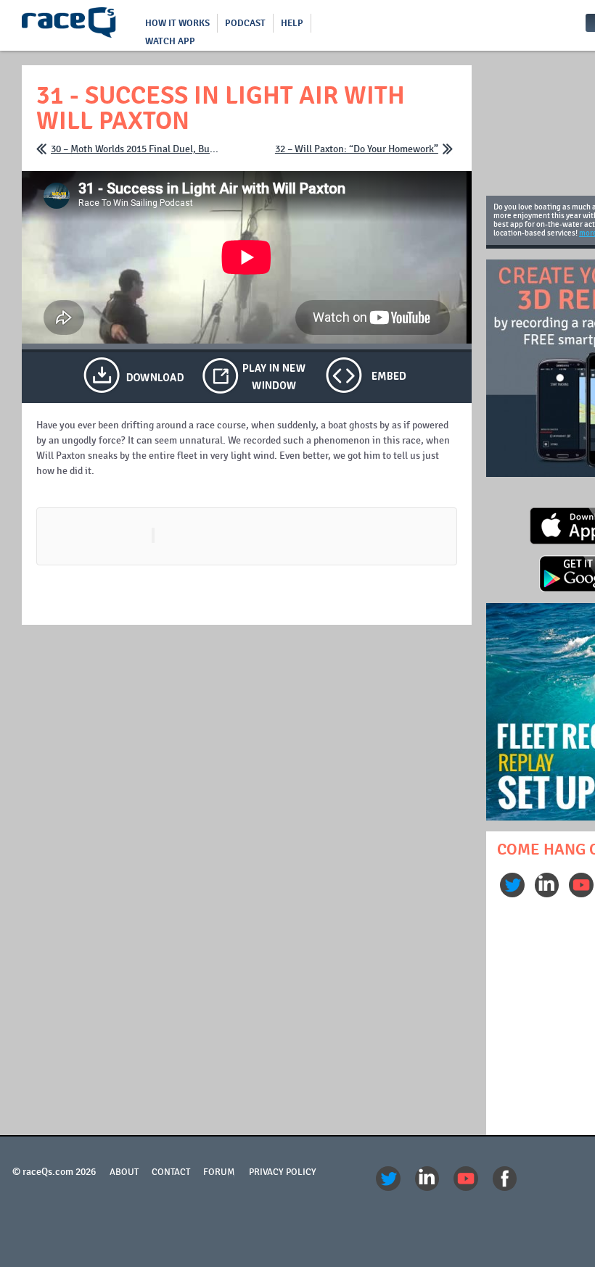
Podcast (245, 23)
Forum (219, 1172)
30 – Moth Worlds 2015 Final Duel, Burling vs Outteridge (136, 149)
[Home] (69, 25)
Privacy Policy (282, 1172)
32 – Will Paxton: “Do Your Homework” (356, 149)
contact (171, 1172)
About (124, 1172)
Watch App (170, 41)
